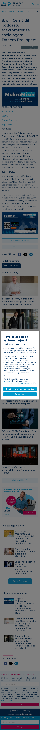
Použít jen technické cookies (20, 389)
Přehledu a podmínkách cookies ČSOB (19, 383)
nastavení (7, 381)
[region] (20, 365)
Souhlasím (20, 394)
